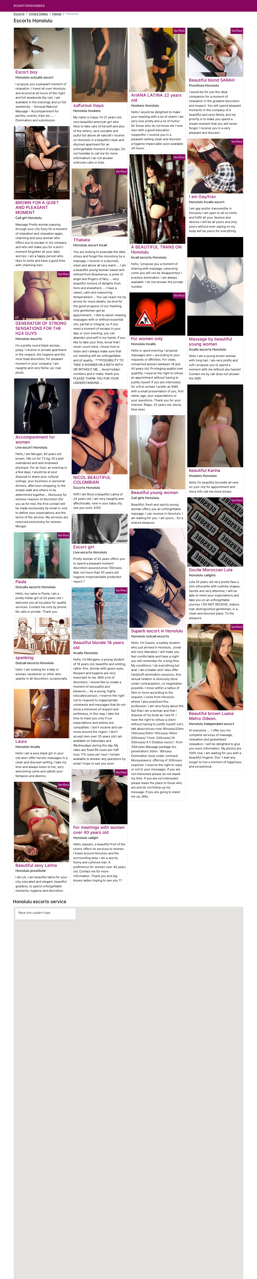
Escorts (19, 14)
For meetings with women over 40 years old (99, 830)
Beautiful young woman (154, 492)
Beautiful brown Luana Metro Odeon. (211, 716)
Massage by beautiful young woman (210, 341)
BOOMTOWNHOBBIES (29, 6)
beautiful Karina (204, 470)
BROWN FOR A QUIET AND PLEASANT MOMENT (37, 207)
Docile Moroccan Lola (211, 569)
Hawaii (57, 14)
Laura (21, 741)
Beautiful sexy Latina (36, 865)
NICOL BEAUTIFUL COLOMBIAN (92, 480)
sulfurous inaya (88, 105)
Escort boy (26, 72)
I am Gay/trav (202, 196)
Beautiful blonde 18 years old (98, 645)
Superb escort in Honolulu (157, 630)
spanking (24, 657)
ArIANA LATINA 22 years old (156, 98)
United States (38, 14)
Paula (20, 581)
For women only (147, 338)
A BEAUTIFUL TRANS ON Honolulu (156, 249)
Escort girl (83, 546)
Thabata (81, 239)
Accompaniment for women (35, 440)
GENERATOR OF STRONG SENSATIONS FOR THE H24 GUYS (40, 328)
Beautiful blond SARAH (212, 80)
